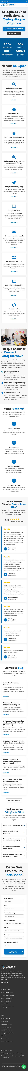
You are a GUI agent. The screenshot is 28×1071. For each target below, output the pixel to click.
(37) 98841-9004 (5, 1)
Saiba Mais (13, 100)
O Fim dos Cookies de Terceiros (11, 684)
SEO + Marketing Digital (7, 992)
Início (2, 1015)
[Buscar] (26, 1)
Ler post (5, 696)
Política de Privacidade (7, 1041)
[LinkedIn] (7, 982)
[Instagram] (4, 982)
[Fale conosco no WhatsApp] (24, 1066)
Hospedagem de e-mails (7, 1007)
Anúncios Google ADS (6, 998)
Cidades (3, 1036)
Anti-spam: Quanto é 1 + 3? (11, 942)
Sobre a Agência (5, 1018)
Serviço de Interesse (9, 920)
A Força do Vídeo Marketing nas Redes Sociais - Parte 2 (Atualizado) (13, 723)
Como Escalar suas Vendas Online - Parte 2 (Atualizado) (14, 742)
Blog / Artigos (4, 1021)
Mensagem (7, 935)
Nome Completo (8, 898)
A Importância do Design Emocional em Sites (12, 780)
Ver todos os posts (14, 800)
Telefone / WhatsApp (9, 913)
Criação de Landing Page (7, 995)
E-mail (5, 905)
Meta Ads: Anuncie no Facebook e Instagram (11, 704)
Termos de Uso (5, 1039)
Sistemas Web (5, 1004)
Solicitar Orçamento (13, 951)
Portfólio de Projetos (6, 1024)
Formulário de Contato (6, 1030)
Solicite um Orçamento (15, 28)
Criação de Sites (5, 989)
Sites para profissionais (7, 1033)
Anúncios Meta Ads (6, 1001)
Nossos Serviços (14, 33)
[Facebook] (2, 982)
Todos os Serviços (6, 1027)
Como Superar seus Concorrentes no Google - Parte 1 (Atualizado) (12, 761)
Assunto (6, 927)
